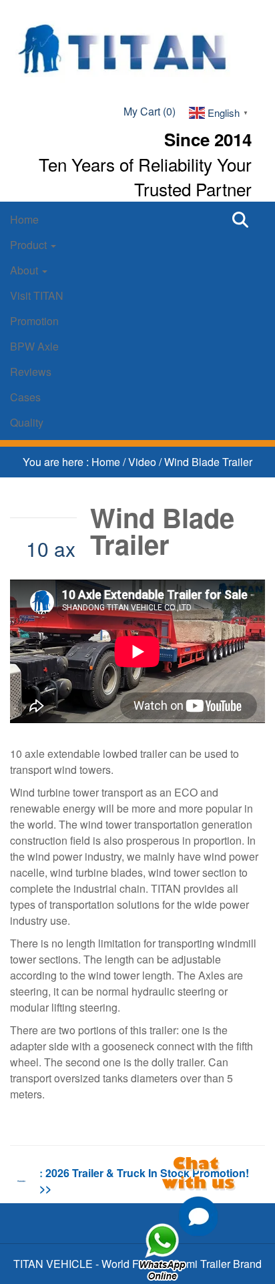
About (25, 270)
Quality (26, 422)
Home (24, 219)
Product (29, 244)
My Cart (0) (149, 111)
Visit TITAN (36, 295)
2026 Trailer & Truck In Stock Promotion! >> (144, 1180)
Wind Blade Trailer (208, 461)
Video (143, 461)
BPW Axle (34, 346)
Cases (25, 397)
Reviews (30, 371)
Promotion (34, 321)
